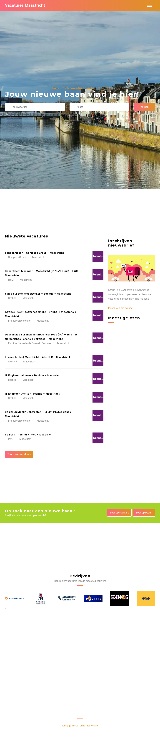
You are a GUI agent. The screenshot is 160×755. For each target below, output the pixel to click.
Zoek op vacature (119, 512)
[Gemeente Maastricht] (14, 598)
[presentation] (5, 608)
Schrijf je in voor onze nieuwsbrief (80, 725)
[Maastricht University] (40, 598)
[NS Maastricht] (119, 598)
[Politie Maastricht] (67, 598)
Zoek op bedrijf (144, 512)
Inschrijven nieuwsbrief (120, 308)
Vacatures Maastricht (25, 5)
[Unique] (146, 598)
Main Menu (149, 5)
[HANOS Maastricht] (93, 598)
